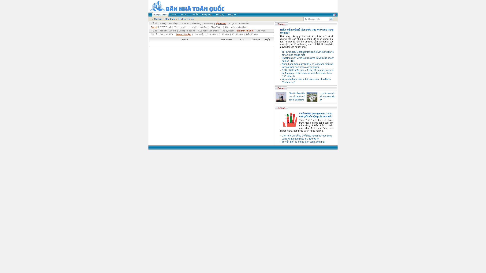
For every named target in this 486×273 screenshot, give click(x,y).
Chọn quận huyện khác (236, 27)
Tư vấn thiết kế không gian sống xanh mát (303, 141)
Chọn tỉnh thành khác (239, 23)
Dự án (281, 88)
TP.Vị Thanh (165, 27)
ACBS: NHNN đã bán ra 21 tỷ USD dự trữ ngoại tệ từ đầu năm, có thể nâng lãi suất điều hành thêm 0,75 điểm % (307, 73)
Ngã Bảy (204, 27)
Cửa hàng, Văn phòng (208, 31)
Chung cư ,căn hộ (187, 31)
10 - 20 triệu (237, 34)
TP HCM (185, 23)
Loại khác (260, 31)
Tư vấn (281, 108)
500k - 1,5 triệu (183, 34)
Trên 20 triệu (252, 34)
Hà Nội (163, 23)
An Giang (208, 23)
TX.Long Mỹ (180, 27)
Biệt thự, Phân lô (245, 31)
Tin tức (281, 24)
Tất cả (154, 23)
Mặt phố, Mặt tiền (168, 31)
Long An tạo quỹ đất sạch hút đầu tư (327, 96)
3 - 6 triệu (211, 34)
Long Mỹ (193, 27)
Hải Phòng (196, 23)
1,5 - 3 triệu (199, 34)
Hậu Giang (221, 23)
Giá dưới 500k (166, 34)
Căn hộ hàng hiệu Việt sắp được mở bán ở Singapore (297, 96)
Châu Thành (216, 27)
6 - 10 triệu (224, 34)
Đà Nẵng (173, 23)
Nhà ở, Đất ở (228, 31)
